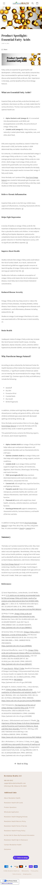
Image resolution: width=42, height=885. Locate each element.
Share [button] (5, 49)
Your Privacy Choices (12, 880)
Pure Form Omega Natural (10, 564)
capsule (28, 528)
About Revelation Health (12, 798)
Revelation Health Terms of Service (15, 826)
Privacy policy (34, 871)
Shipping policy (27, 874)
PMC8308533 (18, 680)
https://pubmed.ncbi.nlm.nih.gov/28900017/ (17, 628)
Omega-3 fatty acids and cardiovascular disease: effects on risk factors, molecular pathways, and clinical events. (21, 653)
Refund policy (25, 871)
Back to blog (22, 763)
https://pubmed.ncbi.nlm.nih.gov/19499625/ (17, 646)
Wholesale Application (11, 812)
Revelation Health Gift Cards (13, 803)
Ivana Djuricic (8, 668)
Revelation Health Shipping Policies (16, 817)
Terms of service (17, 874)
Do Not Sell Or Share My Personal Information (19, 835)
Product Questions (10, 807)
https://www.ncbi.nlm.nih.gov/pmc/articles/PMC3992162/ (21, 609)
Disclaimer (7, 849)
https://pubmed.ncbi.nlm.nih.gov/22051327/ (17, 664)
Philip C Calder (19, 668)
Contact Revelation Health (13, 845)
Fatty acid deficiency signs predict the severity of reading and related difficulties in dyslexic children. (21, 744)
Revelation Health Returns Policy (15, 821)
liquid (21, 528)
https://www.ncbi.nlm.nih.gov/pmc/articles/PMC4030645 (21, 701)
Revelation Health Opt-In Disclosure (16, 840)
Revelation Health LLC (13, 871)
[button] (4, 3)
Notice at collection (7, 883)
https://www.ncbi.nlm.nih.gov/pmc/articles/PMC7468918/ (21, 737)
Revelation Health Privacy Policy (14, 831)
